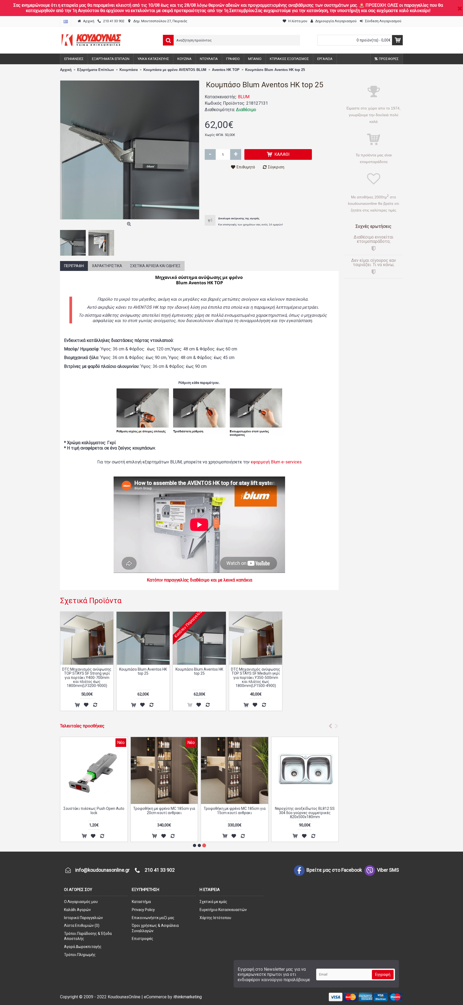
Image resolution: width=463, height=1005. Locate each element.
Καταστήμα (141, 902)
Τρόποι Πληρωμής (80, 955)
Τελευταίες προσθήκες (82, 725)
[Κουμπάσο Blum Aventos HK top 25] (129, 150)
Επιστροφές (142, 938)
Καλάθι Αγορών (77, 910)
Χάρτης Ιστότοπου (215, 918)
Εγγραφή (382, 974)
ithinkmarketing (187, 996)
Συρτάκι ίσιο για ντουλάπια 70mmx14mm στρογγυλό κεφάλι (164, 810)
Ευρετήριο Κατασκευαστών (223, 910)
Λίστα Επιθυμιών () (81, 925)
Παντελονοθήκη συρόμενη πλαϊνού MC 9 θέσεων (305, 810)
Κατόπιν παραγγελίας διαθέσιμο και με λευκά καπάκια (199, 580)
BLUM (243, 96)
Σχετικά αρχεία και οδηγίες (155, 266)
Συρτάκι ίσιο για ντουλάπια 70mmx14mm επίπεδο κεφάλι (94, 810)
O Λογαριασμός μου (81, 902)
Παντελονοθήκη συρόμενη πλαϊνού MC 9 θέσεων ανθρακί (234, 810)
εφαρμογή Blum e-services (276, 461)
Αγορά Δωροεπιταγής (83, 946)
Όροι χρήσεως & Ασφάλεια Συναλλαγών (155, 928)
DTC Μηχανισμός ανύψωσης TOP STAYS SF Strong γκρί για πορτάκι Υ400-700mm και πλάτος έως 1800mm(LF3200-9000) (86, 677)
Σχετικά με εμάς (213, 902)
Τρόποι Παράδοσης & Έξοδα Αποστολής (88, 936)
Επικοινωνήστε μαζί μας (153, 918)
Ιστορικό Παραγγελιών (83, 918)
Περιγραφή (74, 266)
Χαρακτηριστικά (107, 266)
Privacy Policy (143, 910)
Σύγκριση (276, 167)
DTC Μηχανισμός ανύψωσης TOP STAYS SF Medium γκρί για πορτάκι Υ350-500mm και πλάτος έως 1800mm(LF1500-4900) (255, 677)
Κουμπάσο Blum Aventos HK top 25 (143, 671)
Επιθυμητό (246, 167)
